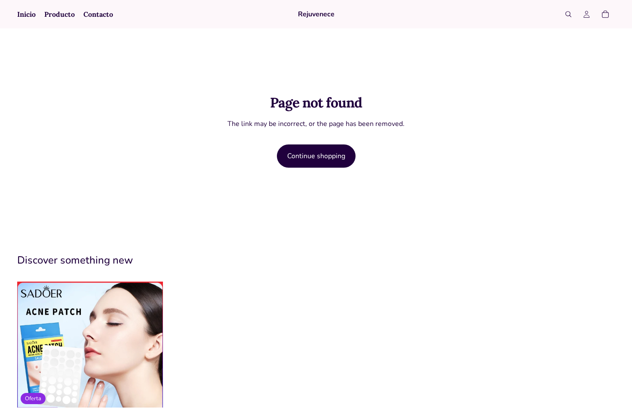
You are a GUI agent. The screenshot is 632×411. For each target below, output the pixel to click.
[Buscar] (568, 14)
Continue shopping (316, 156)
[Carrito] (605, 14)
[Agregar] (149, 394)
